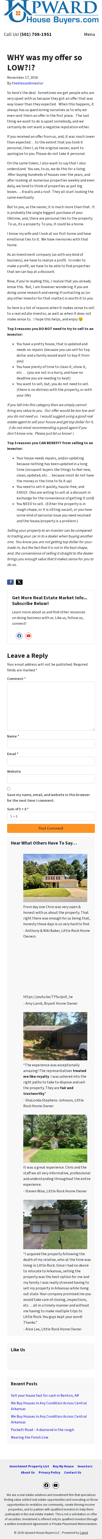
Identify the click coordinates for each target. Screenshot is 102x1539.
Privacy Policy (49, 1472)
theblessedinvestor (27, 83)
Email (13, 754)
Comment (16, 678)
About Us (28, 1472)
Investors (85, 1466)
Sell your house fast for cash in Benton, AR (45, 1395)
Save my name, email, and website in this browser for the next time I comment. (48, 797)
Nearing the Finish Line (29, 1437)
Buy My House (63, 1466)
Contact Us (72, 1472)
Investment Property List (29, 1466)
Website (14, 771)
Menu (89, 34)
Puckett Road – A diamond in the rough (42, 1429)
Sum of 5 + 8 (18, 809)
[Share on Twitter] (19, 582)
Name (13, 736)
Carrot (84, 1532)
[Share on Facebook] (10, 582)
